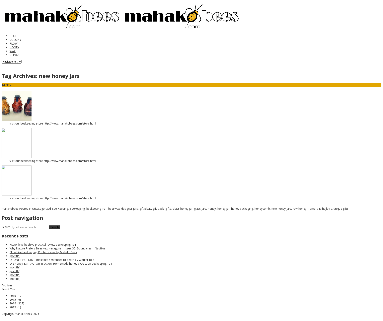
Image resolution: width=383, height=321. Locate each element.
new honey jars (281, 208)
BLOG (13, 36)
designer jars (129, 208)
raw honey (299, 208)
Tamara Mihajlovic (320, 208)
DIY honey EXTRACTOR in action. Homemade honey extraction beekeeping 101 (61, 263)
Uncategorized (41, 208)
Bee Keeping (60, 208)
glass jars (200, 208)
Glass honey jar (182, 208)
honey (212, 208)
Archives (7, 285)
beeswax (114, 208)
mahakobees (10, 208)
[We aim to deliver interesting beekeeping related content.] (61, 29)
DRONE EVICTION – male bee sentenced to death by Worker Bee (52, 260)
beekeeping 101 (96, 208)
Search (6, 227)
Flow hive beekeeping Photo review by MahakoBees (43, 252)
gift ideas (145, 208)
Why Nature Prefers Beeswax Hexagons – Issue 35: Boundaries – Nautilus (57, 248)
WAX (13, 51)
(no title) (15, 256)
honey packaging (242, 208)
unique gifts (341, 208)
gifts (168, 208)
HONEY (14, 47)
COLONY (15, 40)
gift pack (158, 208)
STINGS (15, 55)
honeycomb (262, 208)
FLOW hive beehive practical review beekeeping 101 (43, 244)
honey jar (223, 208)
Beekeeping (77, 208)
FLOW (14, 43)
